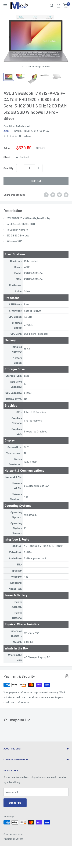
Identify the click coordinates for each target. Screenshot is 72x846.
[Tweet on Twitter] (59, 194)
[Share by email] (66, 194)
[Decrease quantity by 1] (20, 168)
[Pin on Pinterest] (52, 194)
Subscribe (15, 802)
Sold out (36, 180)
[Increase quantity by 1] (38, 168)
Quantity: (8, 168)
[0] (65, 5)
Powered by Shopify (13, 838)
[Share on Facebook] (46, 194)
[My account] (58, 5)
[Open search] (52, 5)
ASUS (6, 130)
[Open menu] (5, 5)
